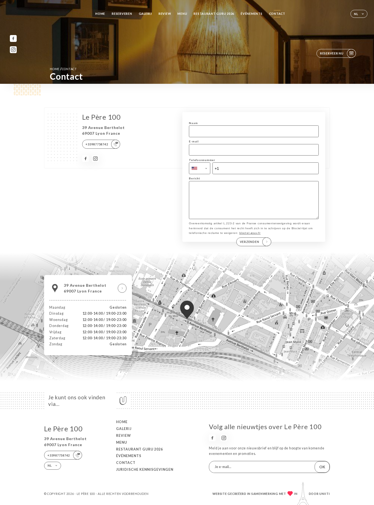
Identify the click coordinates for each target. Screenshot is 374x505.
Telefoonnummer (202, 160)
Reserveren (122, 13)
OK (322, 466)
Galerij (145, 13)
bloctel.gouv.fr (250, 232)
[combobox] (199, 168)
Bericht (194, 178)
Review (165, 13)
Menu (182, 13)
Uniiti (324, 493)
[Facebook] (13, 38)
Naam (193, 123)
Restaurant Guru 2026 (214, 13)
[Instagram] (13, 49)
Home (100, 13)
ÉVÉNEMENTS (251, 13)
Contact (277, 13)
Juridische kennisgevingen (144, 469)
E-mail (193, 141)
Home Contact (63, 69)
